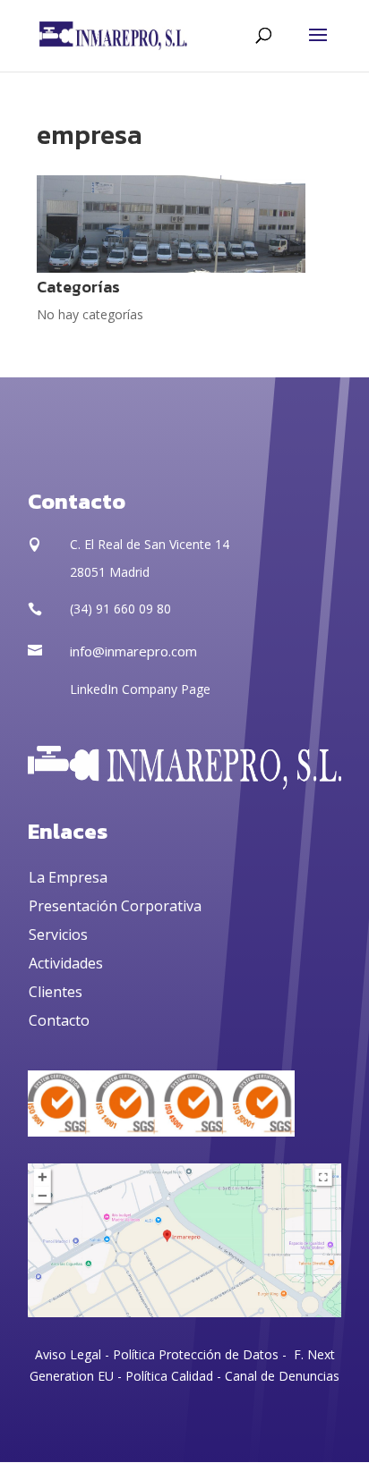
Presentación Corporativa (115, 906)
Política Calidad (169, 1375)
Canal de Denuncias (282, 1375)
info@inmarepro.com (133, 651)
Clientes (55, 992)
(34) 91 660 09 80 (120, 608)
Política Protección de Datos (194, 1354)
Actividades (66, 963)
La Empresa (68, 877)
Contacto (59, 1020)
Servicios (58, 934)
